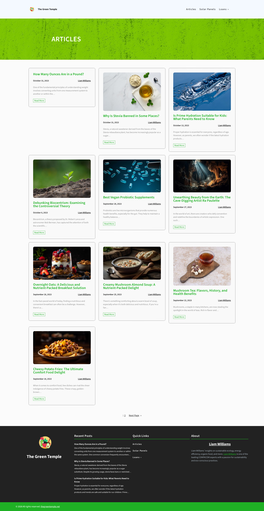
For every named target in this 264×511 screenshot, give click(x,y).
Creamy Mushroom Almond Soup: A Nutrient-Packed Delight (129, 286)
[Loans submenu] (228, 9)
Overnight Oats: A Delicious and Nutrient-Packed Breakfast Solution (59, 286)
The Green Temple (47, 9)
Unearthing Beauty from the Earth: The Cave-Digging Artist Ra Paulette (202, 199)
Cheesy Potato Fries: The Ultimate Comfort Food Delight (58, 370)
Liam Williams (84, 80)
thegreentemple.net (50, 506)
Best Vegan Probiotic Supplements (128, 197)
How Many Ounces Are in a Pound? (58, 74)
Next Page (135, 415)
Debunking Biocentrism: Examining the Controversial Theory (59, 204)
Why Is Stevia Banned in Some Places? (131, 116)
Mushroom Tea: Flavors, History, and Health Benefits (200, 292)
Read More (39, 100)
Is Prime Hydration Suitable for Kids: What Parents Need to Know (200, 117)
